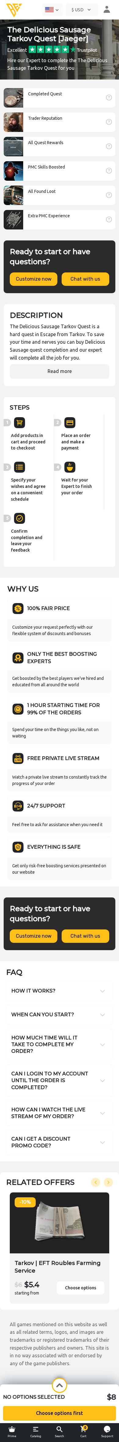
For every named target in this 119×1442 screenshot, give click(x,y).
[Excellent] (63, 49)
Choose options (80, 1287)
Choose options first (59, 1413)
